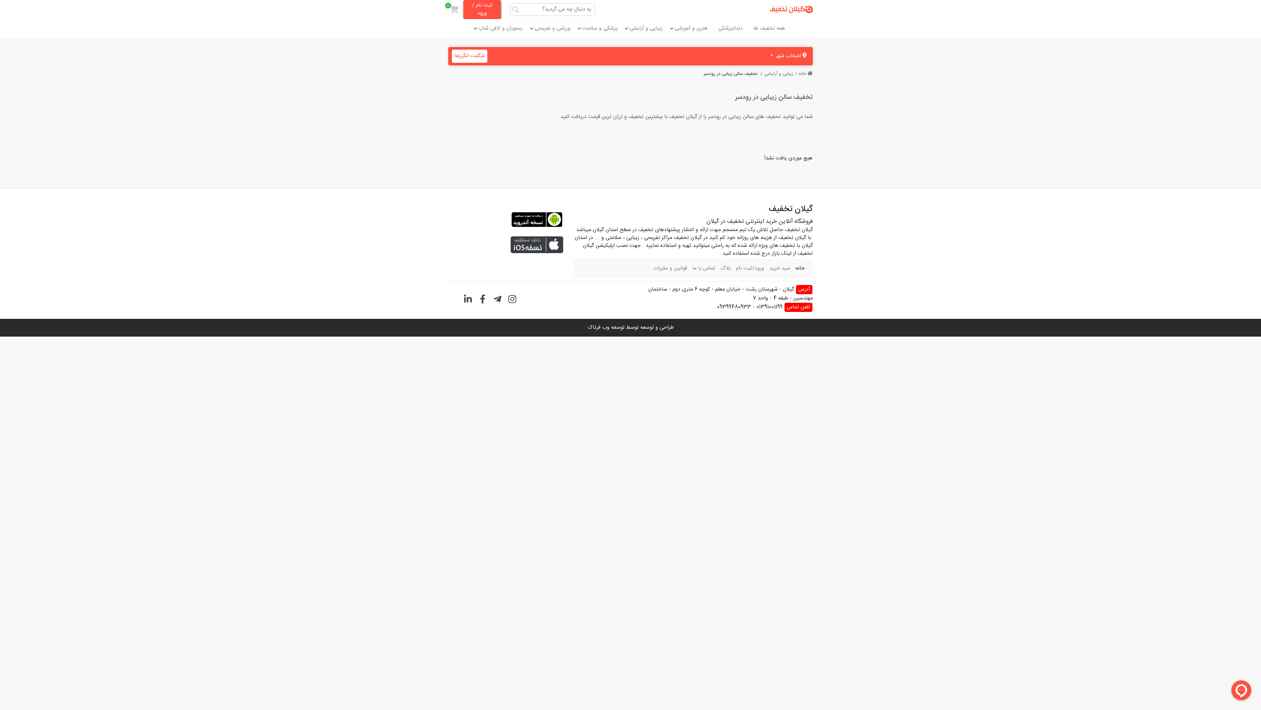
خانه (803, 74)
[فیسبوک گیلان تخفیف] (482, 298)
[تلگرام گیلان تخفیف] (497, 298)
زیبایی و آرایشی (646, 28)
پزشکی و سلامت (600, 28)
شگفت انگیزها (469, 56)
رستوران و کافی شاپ (500, 28)
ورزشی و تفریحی (552, 28)
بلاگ (725, 268)
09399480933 (734, 307)
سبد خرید (779, 268)
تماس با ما (703, 268)
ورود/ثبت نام (750, 268)
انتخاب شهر (788, 56)
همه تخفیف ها (769, 28)
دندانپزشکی (730, 28)
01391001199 (769, 307)
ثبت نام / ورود (482, 9)
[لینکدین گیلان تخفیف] (468, 298)
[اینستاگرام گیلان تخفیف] (512, 298)
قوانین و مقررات (670, 268)
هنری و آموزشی (691, 28)
